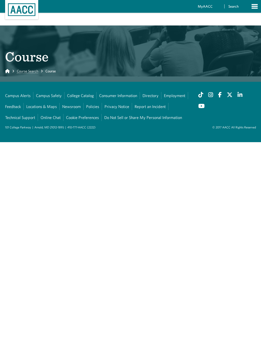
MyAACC (205, 6)
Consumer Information (118, 95)
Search (233, 6)
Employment (174, 95)
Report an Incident (150, 106)
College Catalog (80, 95)
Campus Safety (49, 95)
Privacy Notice (117, 106)
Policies (92, 106)
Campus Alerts (18, 95)
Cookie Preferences (82, 117)
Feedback (13, 106)
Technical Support (20, 117)
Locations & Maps (41, 106)
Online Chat (51, 117)
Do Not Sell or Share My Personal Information (143, 117)
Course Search (27, 71)
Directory (150, 95)
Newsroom (71, 106)
